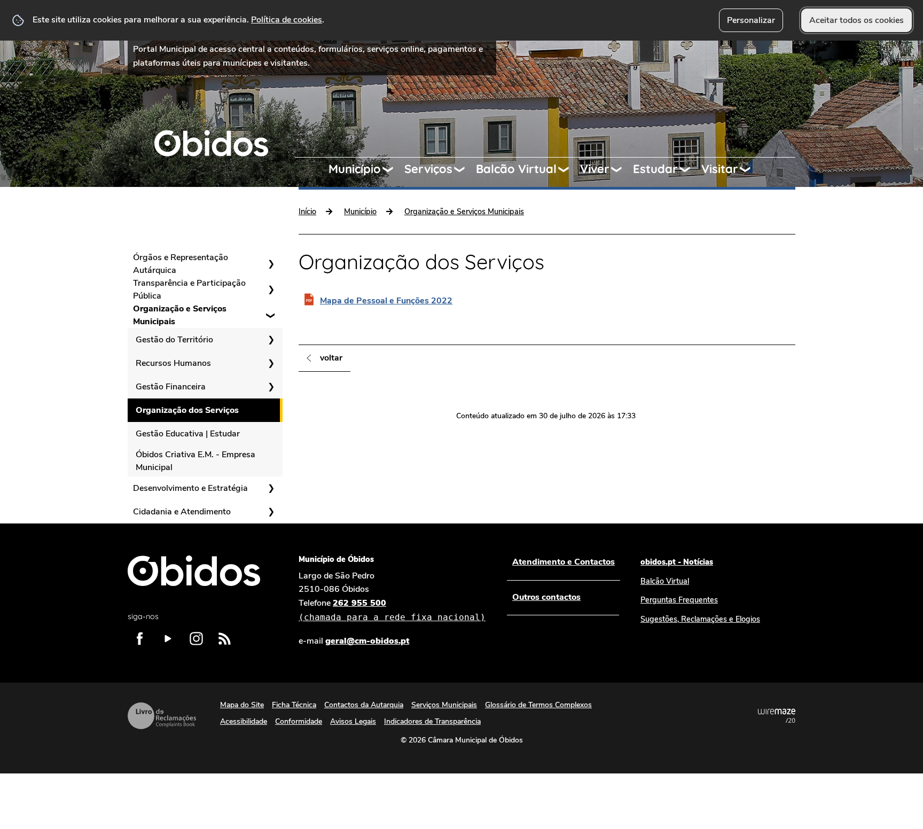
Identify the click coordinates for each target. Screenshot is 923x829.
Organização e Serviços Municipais (179, 315)
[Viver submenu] (621, 169)
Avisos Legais (353, 721)
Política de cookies (286, 20)
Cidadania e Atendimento (182, 512)
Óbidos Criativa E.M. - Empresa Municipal (195, 461)
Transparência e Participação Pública (189, 289)
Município (354, 168)
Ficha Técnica (294, 705)
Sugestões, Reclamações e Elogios (700, 619)
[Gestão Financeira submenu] (271, 386)
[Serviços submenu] (464, 169)
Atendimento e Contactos (563, 562)
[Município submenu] (392, 169)
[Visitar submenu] (750, 169)
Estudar (655, 168)
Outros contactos (546, 597)
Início (307, 211)
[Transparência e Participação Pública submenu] (271, 289)
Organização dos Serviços (187, 410)
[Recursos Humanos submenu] (271, 363)
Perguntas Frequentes (679, 600)
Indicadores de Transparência (432, 721)
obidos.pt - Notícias (676, 562)
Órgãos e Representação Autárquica (180, 264)
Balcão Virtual (516, 168)
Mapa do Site (242, 705)
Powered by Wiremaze (776, 716)
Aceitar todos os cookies (856, 20)
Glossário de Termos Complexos (538, 705)
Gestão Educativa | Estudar (188, 434)
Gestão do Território (174, 340)
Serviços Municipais (444, 705)
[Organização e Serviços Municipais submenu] (271, 315)
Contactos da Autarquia (363, 705)
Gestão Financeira (171, 387)
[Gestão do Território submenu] (271, 339)
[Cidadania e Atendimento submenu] (271, 511)
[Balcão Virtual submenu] (568, 169)
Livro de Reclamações (162, 715)
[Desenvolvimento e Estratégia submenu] (271, 488)
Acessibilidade (243, 721)
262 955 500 (392, 609)
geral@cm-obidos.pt (367, 641)
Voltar (331, 358)
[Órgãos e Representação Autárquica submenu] (271, 264)
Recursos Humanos (173, 363)
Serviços (428, 168)
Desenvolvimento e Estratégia (190, 488)
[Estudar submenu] (689, 169)
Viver (594, 168)
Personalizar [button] (751, 20)
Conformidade (298, 721)
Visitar (719, 168)
